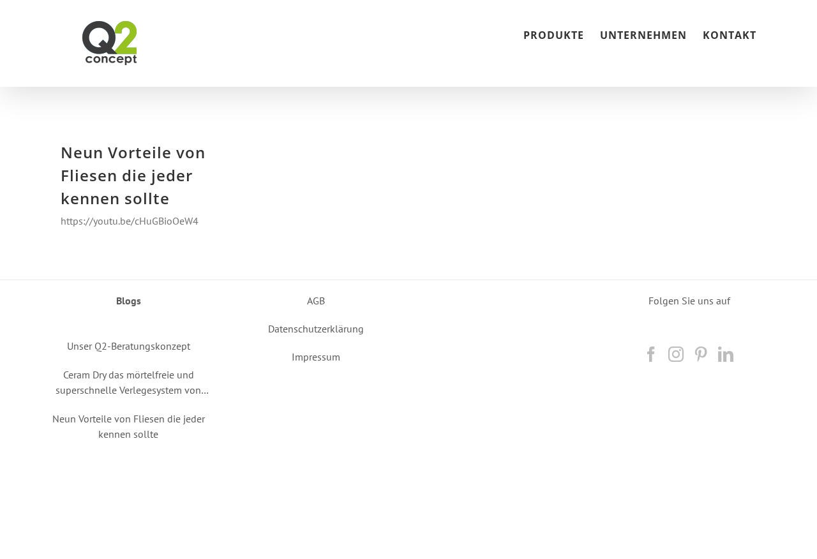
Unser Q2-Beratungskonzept (128, 345)
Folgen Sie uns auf (689, 300)
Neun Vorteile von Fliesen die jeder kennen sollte (133, 175)
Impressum (316, 356)
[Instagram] (676, 354)
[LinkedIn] (725, 354)
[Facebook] (651, 354)
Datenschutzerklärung (316, 328)
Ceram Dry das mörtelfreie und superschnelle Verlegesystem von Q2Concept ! (128, 383)
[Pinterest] (700, 354)
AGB (316, 300)
